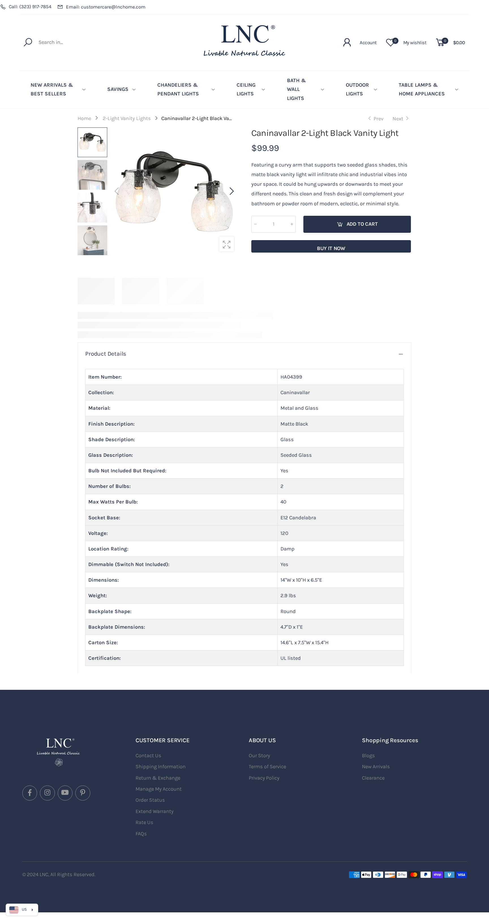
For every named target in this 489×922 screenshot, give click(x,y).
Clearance (373, 778)
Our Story (259, 755)
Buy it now (331, 248)
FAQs (141, 834)
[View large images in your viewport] (226, 243)
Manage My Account (159, 789)
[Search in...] (29, 42)
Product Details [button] (105, 353)
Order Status (150, 800)
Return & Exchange (158, 778)
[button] (231, 191)
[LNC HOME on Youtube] (65, 793)
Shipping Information (161, 766)
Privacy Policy (264, 778)
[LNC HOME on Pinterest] (82, 793)
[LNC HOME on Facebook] (29, 793)
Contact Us (148, 755)
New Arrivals (376, 766)
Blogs (368, 755)
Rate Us (144, 822)
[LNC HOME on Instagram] (47, 793)
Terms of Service (267, 766)
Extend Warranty (154, 811)
